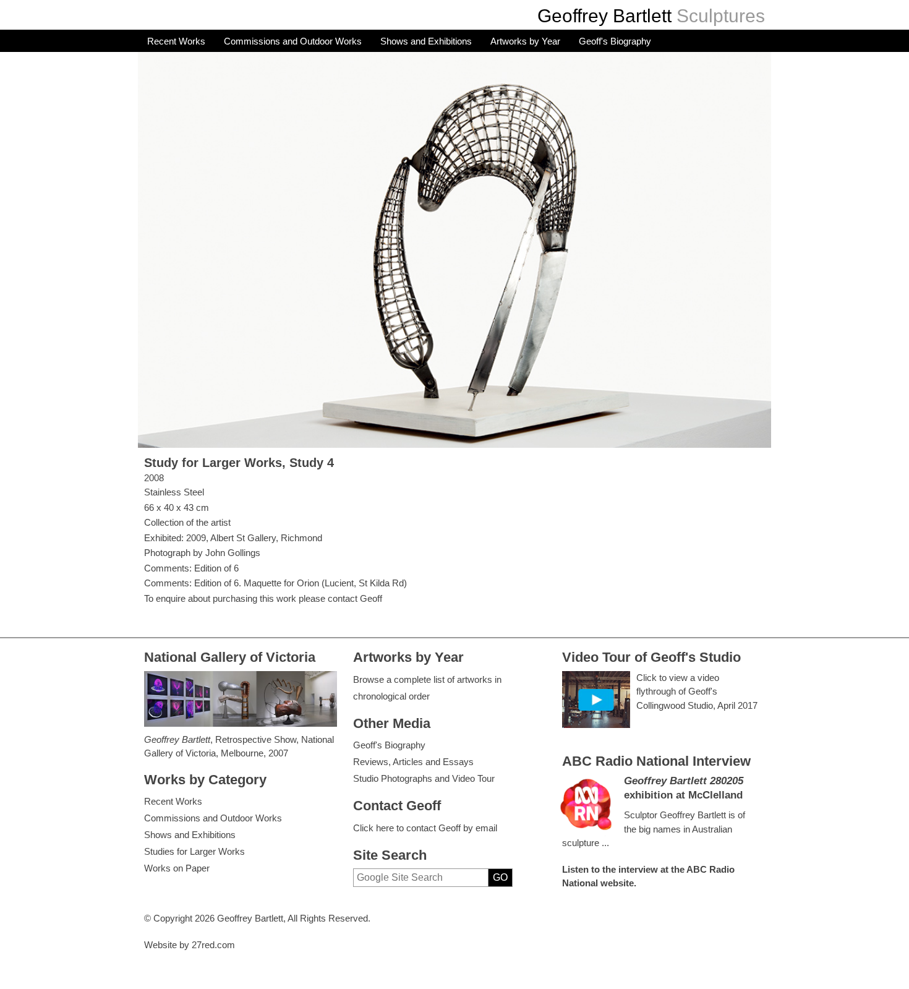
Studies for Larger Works (194, 851)
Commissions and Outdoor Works (293, 41)
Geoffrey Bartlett (604, 16)
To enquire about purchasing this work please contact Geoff (263, 598)
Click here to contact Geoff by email (425, 828)
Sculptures (720, 16)
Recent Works (176, 41)
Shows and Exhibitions (426, 41)
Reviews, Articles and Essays (413, 761)
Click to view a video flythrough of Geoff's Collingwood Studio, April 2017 (697, 691)
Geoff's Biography (615, 41)
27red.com (213, 945)
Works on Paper (177, 868)
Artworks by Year (525, 41)
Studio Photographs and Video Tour (424, 778)
